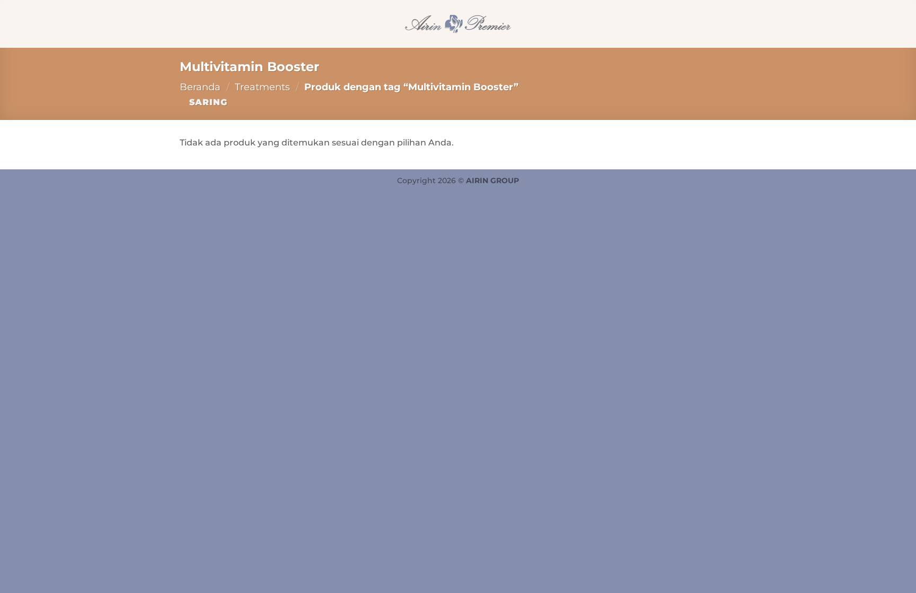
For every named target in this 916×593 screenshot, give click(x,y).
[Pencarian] (184, 23)
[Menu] (730, 24)
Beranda (200, 87)
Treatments (262, 87)
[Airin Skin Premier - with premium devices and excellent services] (458, 24)
